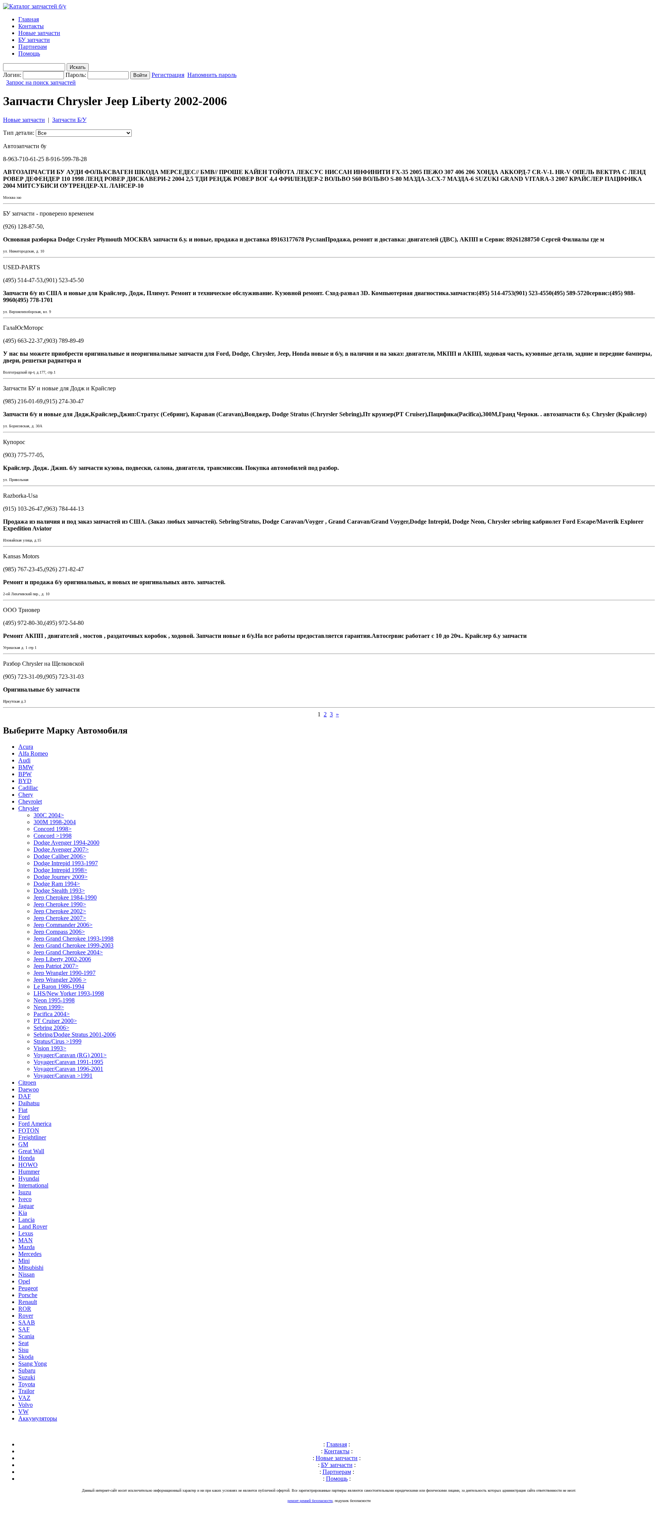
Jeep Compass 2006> (59, 931)
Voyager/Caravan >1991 (63, 1075)
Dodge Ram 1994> (57, 883)
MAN (25, 1240)
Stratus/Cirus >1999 (57, 1041)
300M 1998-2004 (55, 822)
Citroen (27, 1082)
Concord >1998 (53, 836)
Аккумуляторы (37, 1418)
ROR (24, 1308)
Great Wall (31, 1151)
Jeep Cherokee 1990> (60, 904)
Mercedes (30, 1254)
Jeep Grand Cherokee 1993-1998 (73, 938)
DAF (24, 1096)
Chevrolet (30, 801)
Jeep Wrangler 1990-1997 (65, 973)
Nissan (26, 1274)
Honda (26, 1158)
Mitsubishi (30, 1267)
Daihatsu (29, 1103)
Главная (28, 19)
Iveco (25, 1199)
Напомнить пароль (211, 75)
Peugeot (28, 1288)
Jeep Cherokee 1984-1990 (65, 897)
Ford (24, 1117)
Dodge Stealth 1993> (59, 890)
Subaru (26, 1370)
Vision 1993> (50, 1048)
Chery (25, 794)
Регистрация (168, 75)
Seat (23, 1343)
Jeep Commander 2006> (63, 925)
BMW (26, 767)
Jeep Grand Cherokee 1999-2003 (73, 945)
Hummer (29, 1171)
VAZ (24, 1398)
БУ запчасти (34, 40)
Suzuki (26, 1377)
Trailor (26, 1391)
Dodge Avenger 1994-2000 (66, 842)
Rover (25, 1315)
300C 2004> (49, 815)
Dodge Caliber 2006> (60, 856)
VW (23, 1411)
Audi (24, 760)
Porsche (27, 1295)
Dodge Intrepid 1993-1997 (66, 863)
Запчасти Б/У (69, 120)
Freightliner (32, 1137)
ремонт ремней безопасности (309, 1501)
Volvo (25, 1404)
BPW (25, 774)
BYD (25, 781)
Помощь (29, 53)
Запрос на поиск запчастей (41, 82)
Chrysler (28, 808)
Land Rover (32, 1226)
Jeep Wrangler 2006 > (60, 979)
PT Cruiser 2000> (55, 1021)
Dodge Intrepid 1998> (60, 870)
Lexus (25, 1233)
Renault (27, 1302)
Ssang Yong (32, 1363)
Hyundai (28, 1178)
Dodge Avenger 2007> (61, 849)
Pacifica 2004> (52, 1014)
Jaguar (26, 1206)
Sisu (23, 1350)
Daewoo (28, 1089)
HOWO (28, 1165)
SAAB (26, 1322)
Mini (24, 1261)
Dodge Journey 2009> (61, 877)
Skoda (26, 1356)
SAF (24, 1329)
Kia (22, 1213)
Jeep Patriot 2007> (56, 966)
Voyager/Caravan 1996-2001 (68, 1069)
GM (23, 1144)
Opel (24, 1281)
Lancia (26, 1219)
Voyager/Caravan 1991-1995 (68, 1062)
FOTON (28, 1130)
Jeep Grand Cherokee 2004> (68, 952)
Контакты (31, 26)
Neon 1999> (49, 1007)
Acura (25, 746)
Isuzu (24, 1192)
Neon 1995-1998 (54, 1000)
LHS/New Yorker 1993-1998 (69, 993)
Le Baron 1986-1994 (59, 986)
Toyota (26, 1384)
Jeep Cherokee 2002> (60, 911)
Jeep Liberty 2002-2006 (62, 959)
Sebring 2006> (51, 1027)
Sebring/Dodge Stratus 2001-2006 (75, 1034)
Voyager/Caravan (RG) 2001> (70, 1055)
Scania (26, 1336)
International (33, 1185)
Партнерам (32, 46)
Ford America (34, 1123)
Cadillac (28, 788)
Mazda (26, 1247)
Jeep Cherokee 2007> (60, 918)
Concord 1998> (53, 829)
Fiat (22, 1110)
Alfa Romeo (33, 753)
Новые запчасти (39, 33)
